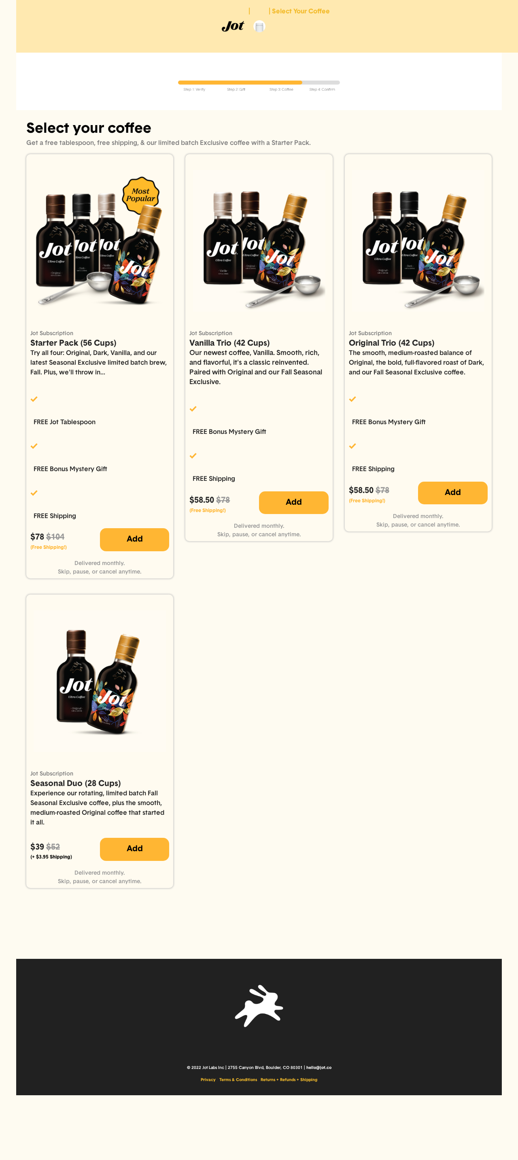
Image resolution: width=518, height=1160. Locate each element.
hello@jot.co (318, 1068)
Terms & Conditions (238, 1080)
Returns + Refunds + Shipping (289, 1080)
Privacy (208, 1080)
